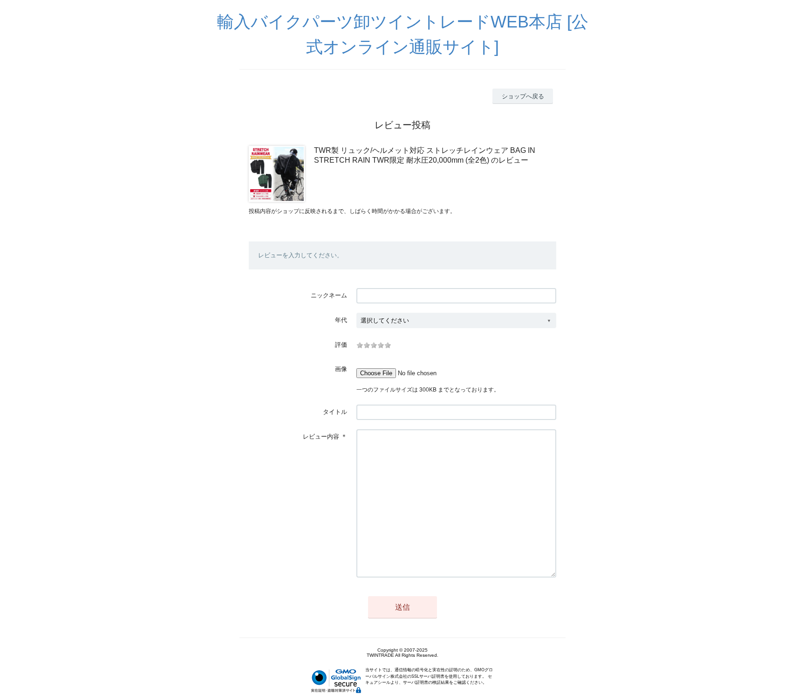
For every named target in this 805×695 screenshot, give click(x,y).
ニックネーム (329, 295)
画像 (341, 368)
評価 (341, 344)
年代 (341, 320)
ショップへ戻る (523, 96)
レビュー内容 (321, 436)
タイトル (335, 411)
